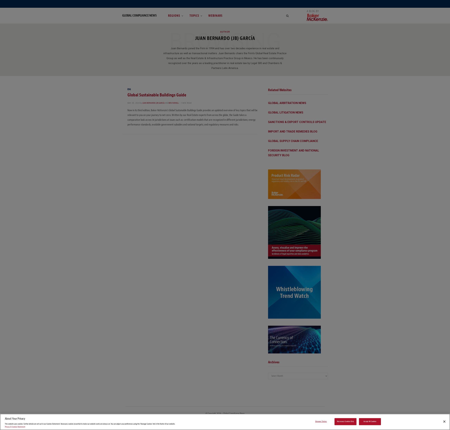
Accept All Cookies (370, 421)
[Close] (444, 421)
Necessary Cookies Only (345, 421)
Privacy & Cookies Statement (15, 427)
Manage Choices (321, 421)
